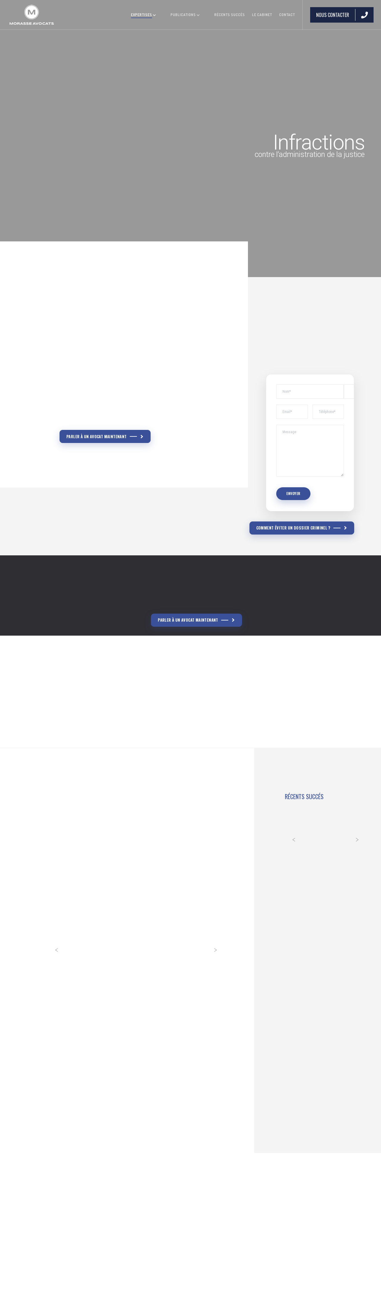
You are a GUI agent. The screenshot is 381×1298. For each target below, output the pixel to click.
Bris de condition (87, 383)
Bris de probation (88, 398)
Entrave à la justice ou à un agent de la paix (118, 413)
